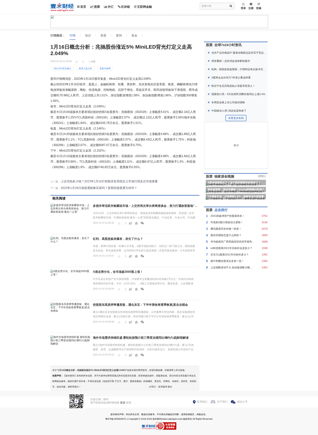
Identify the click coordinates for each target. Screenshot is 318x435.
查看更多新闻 (236, 118)
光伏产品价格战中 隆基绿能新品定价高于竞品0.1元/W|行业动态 (247, 52)
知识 (88, 35)
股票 (97, 6)
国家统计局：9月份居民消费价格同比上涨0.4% (238, 94)
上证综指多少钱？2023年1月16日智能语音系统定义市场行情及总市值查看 (109, 181)
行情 (72, 35)
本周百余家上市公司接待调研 (228, 102)
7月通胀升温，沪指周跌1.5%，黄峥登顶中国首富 (236, 196)
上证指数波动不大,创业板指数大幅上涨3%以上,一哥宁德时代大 (247, 267)
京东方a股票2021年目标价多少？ (230, 254)
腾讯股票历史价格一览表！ (226, 228)
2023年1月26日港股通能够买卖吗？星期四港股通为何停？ (99, 188)
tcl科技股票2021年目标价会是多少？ (231, 248)
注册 (251, 8)
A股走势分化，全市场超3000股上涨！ (118, 271)
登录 (243, 8)
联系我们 (202, 401)
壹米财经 (157, 419)
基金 (134, 35)
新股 (103, 35)
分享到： (153, 386)
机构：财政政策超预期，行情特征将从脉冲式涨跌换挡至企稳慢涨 (248, 69)
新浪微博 (162, 386)
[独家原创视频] (262, 176)
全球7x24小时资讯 (228, 45)
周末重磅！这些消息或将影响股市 (230, 60)
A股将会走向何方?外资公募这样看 (231, 77)
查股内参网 (105, 68)
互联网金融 (144, 6)
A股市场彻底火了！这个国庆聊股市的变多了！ (234, 182)
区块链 (125, 6)
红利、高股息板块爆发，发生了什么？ (118, 238)
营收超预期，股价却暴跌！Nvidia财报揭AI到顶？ (236, 189)
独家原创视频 (224, 176)
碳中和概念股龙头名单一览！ (227, 260)
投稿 (258, 8)
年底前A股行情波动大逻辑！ (227, 222)
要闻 (119, 35)
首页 (83, 6)
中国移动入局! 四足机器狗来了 (228, 110)
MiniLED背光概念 (62, 68)
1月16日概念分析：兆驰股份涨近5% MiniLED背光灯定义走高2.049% (92, 370)
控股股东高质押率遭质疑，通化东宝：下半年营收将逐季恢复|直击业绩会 (140, 304)
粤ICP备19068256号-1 (116, 419)
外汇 (111, 6)
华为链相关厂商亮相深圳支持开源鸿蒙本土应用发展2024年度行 (247, 241)
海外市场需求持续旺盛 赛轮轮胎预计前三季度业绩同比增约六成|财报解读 (141, 337)
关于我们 (222, 401)
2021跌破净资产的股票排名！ (228, 215)
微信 (170, 386)
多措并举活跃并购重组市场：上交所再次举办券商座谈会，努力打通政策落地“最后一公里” (152, 205)
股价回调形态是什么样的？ (226, 235)
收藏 (93, 61)
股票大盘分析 (85, 68)
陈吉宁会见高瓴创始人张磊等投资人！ (233, 85)
